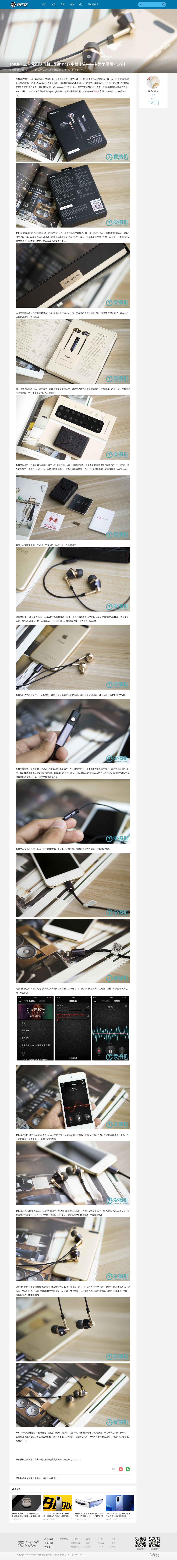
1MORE (75, 70)
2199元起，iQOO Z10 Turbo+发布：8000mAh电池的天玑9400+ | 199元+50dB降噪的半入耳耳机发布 (57, 1516)
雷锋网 (75, 1539)
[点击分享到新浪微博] (121, 1469)
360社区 (101, 1539)
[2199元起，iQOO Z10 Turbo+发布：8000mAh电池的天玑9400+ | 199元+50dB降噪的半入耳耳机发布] (57, 1503)
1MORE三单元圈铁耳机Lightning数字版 (54, 70)
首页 (44, 4)
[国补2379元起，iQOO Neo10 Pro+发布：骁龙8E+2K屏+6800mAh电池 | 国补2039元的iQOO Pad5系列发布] (120, 1503)
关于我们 (48, 1543)
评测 (53, 4)
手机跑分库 (93, 4)
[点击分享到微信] (128, 1469)
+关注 (153, 103)
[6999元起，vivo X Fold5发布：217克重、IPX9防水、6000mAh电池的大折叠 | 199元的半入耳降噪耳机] (89, 1503)
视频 (72, 4)
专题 (63, 4)
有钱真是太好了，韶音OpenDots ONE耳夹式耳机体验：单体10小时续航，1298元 (26, 1516)
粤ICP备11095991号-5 (76, 1555)
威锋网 (100, 1547)
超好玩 (88, 1539)
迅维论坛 (113, 1547)
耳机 (82, 70)
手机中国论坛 (75, 1547)
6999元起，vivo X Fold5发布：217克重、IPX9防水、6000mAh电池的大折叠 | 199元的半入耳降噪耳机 (89, 1516)
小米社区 (101, 1543)
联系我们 (48, 1539)
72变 (113, 1539)
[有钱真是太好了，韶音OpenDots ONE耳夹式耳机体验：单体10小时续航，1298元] (26, 1503)
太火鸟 (88, 1543)
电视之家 (88, 1547)
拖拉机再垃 (153, 91)
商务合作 (48, 1547)
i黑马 (113, 1543)
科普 (81, 4)
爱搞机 (96, 91)
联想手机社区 (75, 1543)
